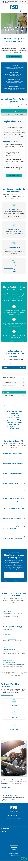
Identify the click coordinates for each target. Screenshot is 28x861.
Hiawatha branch (12, 639)
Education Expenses (14, 247)
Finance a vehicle (8, 268)
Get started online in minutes (11, 310)
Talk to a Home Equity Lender (14, 56)
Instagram (14, 815)
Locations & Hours (14, 729)
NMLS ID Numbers (14, 847)
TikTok (19, 815)
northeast (5, 615)
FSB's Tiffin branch (7, 651)
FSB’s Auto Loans (5, 787)
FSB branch (7, 312)
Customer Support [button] (5, 825)
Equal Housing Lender (15, 855)
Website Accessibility (14, 845)
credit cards (19, 231)
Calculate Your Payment (7, 695)
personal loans (9, 233)
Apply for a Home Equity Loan (14, 175)
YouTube (16, 815)
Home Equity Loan (14, 111)
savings (14, 271)
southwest (12, 613)
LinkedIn (11, 815)
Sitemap (14, 849)
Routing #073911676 (14, 809)
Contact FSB (14, 717)
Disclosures (14, 841)
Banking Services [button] (5, 828)
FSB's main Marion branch (8, 626)
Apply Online (14, 705)
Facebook (8, 815)
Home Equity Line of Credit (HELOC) (14, 114)
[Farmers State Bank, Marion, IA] (14, 7)
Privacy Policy (14, 843)
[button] (14, 454)
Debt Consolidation (14, 229)
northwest (17, 613)
